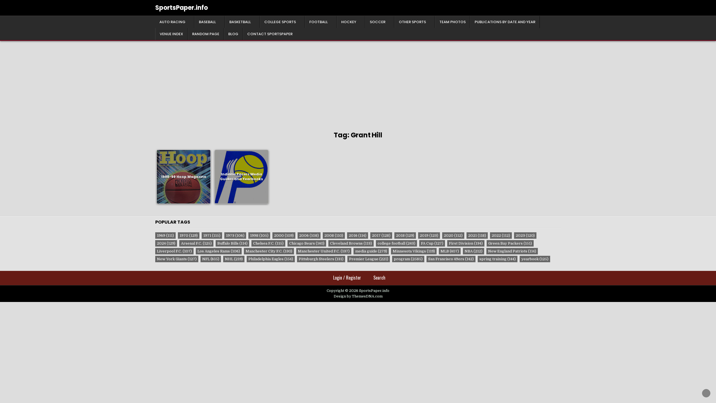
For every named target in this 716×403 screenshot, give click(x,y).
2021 (477, 235)
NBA (473, 251)
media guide (371, 251)
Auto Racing (172, 22)
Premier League (368, 259)
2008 (333, 235)
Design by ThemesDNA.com (358, 296)
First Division (466, 243)
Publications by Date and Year (505, 22)
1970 (189, 235)
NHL (234, 259)
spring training (497, 259)
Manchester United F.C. (324, 251)
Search (379, 277)
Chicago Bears (306, 243)
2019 (429, 235)
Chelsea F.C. (268, 243)
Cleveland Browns (351, 243)
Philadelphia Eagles (270, 259)
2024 (166, 243)
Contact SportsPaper (270, 34)
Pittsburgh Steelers (321, 259)
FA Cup (432, 243)
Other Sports (412, 22)
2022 (501, 235)
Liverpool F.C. (174, 251)
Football (318, 22)
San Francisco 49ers (451, 259)
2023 (525, 235)
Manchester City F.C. (269, 251)
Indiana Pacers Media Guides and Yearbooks (241, 176)
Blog (233, 34)
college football (396, 243)
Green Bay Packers (510, 243)
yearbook (534, 259)
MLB (450, 251)
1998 (259, 235)
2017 (381, 235)
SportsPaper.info (181, 7)
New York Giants (177, 259)
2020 (453, 235)
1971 (211, 235)
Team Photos (452, 22)
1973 (235, 235)
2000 (284, 235)
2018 (405, 235)
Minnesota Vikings (414, 251)
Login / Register (347, 277)
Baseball (207, 22)
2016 (357, 235)
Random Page (205, 34)
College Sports (280, 22)
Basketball (240, 22)
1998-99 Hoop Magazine (183, 176)
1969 (165, 235)
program (408, 259)
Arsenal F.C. (196, 243)
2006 (309, 235)
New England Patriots (512, 251)
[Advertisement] (358, 83)
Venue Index (171, 34)
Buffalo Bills (232, 243)
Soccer (377, 22)
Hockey (348, 22)
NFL (210, 259)
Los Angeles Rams (218, 251)
